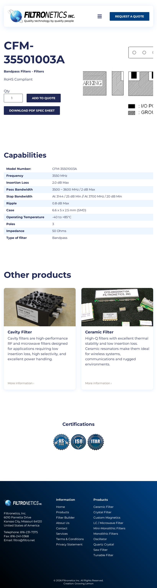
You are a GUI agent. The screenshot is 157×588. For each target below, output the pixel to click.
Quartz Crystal (103, 544)
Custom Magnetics (106, 517)
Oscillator (100, 539)
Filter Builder (65, 517)
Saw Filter (100, 550)
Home (60, 507)
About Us (62, 523)
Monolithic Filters (105, 533)
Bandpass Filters (17, 71)
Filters (39, 71)
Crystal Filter (102, 512)
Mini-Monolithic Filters (109, 528)
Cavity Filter (20, 332)
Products (62, 512)
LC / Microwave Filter (108, 523)
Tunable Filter (103, 555)
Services (62, 533)
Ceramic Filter (99, 332)
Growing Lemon (84, 583)
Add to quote (43, 98)
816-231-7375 (29, 532)
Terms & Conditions (70, 539)
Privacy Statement (69, 544)
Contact (61, 528)
